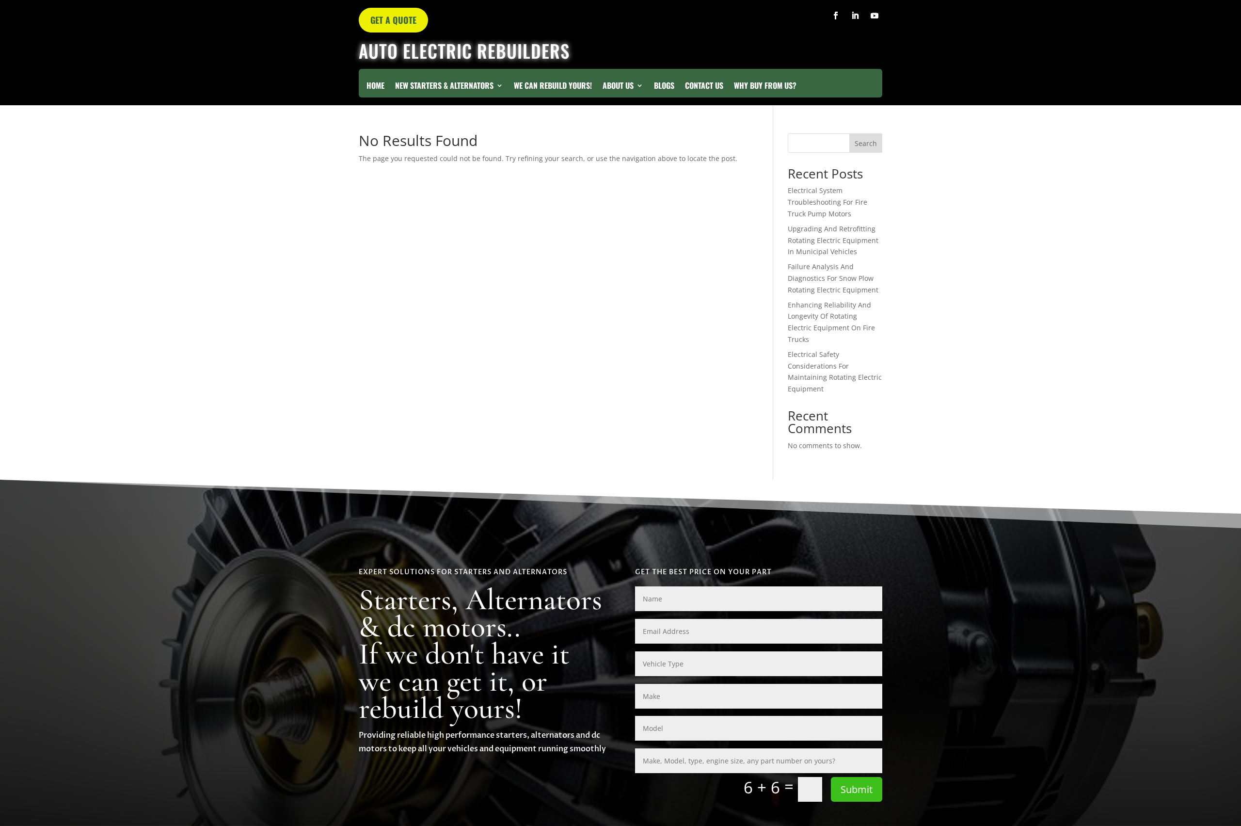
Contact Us (704, 86)
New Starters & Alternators (444, 86)
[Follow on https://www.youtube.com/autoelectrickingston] (874, 15)
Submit (857, 789)
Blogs (664, 86)
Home (375, 86)
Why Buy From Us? (765, 86)
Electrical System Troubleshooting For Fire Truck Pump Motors (827, 202)
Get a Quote (393, 20)
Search (866, 143)
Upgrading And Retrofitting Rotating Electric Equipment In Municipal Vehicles (833, 240)
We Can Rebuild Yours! (553, 86)
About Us (618, 86)
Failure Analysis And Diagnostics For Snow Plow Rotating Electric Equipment (833, 278)
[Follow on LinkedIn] (855, 15)
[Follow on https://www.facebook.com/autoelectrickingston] (835, 15)
